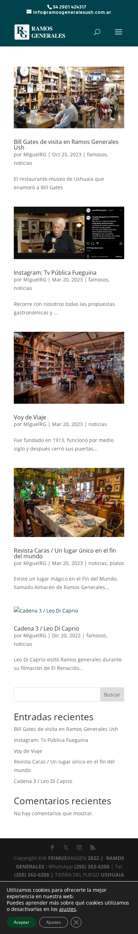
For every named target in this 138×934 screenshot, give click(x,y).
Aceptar (21, 922)
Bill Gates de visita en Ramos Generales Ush (66, 144)
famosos (97, 154)
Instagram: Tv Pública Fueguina (55, 272)
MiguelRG (34, 154)
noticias (23, 163)
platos (117, 563)
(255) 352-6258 (91, 866)
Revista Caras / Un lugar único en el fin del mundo (65, 553)
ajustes (67, 909)
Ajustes (53, 922)
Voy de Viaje (30, 417)
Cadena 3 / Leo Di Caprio (46, 628)
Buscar (112, 694)
